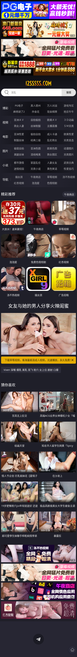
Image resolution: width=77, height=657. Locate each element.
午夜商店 (36, 177)
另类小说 (36, 168)
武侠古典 (69, 162)
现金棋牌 (52, 111)
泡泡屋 (35, 183)
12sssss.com (38, 83)
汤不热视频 (68, 177)
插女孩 (19, 177)
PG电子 (19, 105)
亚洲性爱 (19, 134)
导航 (5, 179)
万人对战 (52, 105)
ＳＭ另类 (69, 126)
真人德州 (36, 105)
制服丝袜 (19, 140)
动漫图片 (69, 148)
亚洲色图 (36, 148)
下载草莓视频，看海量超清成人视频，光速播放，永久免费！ (38, 360)
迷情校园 (19, 168)
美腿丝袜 (19, 154)
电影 (5, 137)
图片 (5, 151)
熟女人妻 (19, 126)
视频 (5, 122)
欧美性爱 (69, 134)
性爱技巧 (69, 168)
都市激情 (19, 162)
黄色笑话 (52, 168)
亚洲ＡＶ (19, 120)
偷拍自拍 (36, 134)
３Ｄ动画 (69, 120)
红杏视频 (19, 183)
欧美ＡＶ (52, 120)
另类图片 (69, 154)
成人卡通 (52, 134)
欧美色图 (52, 148)
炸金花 (35, 111)
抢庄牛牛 (69, 111)
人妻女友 (52, 162)
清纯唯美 (36, 154)
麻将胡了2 (19, 111)
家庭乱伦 (36, 162)
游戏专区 (69, 105)
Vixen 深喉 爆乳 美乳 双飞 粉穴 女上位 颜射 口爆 (31, 370)
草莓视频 (52, 177)
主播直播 (52, 126)
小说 (5, 165)
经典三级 (36, 140)
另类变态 (69, 140)
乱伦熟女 (52, 140)
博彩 (5, 108)
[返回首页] (72, 649)
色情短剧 (52, 183)
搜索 (68, 92)
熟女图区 (52, 154)
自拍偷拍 (36, 120)
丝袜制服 (36, 126)
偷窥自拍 (19, 148)
